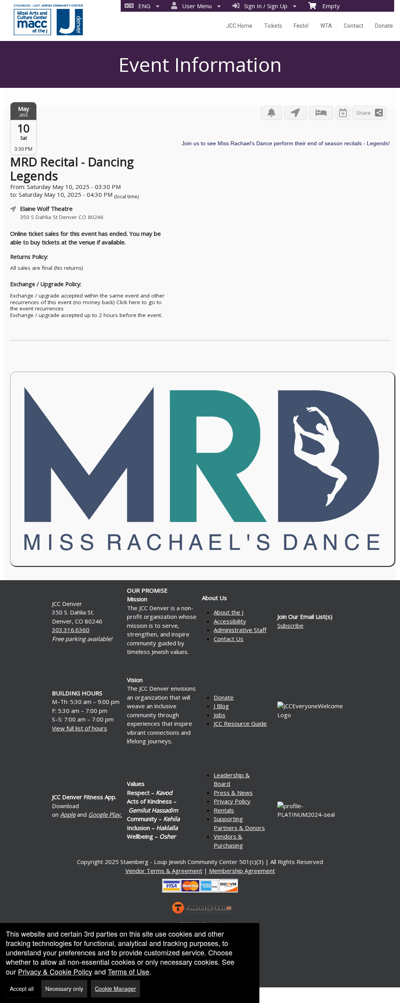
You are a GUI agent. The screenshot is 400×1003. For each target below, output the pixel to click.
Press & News (233, 792)
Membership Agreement (242, 871)
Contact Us (228, 639)
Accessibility (230, 621)
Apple (67, 814)
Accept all (22, 988)
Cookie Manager (115, 988)
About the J (228, 612)
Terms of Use (128, 971)
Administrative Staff (240, 630)
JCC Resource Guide (240, 723)
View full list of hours (79, 728)
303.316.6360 (70, 630)
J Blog (221, 706)
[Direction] (295, 112)
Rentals (224, 810)
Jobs (219, 715)
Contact (353, 26)
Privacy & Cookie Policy (55, 971)
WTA (326, 26)
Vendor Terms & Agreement (163, 871)
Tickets (273, 26)
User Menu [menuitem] (195, 6)
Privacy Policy (232, 801)
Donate (384, 26)
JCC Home (239, 26)
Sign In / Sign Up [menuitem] (264, 6)
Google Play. (105, 814)
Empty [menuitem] (328, 6)
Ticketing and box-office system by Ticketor (201, 909)
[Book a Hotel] (321, 112)
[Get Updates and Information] (271, 112)
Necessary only (64, 988)
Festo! (301, 26)
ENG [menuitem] (143, 6)
